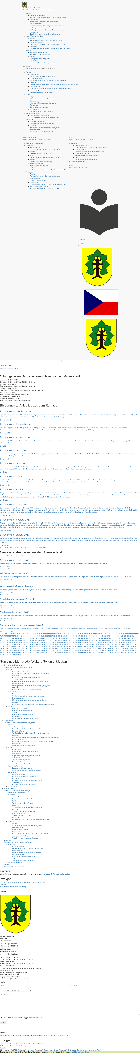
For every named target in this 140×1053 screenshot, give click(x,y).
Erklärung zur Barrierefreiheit (77, 1050)
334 (41, 646)
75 (7, 636)
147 (56, 638)
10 (13, 547)
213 (107, 640)
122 (122, 636)
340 (58, 646)
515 (10, 654)
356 (104, 646)
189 (38, 640)
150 (64, 638)
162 (99, 638)
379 (33, 648)
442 (76, 650)
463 (136, 650)
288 (47, 644)
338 (53, 646)
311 (113, 644)
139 (33, 638)
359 (113, 646)
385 (50, 648)
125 (130, 636)
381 (38, 648)
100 (58, 636)
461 (130, 650)
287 (44, 644)
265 (119, 642)
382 (41, 648)
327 (21, 646)
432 (47, 650)
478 (41, 652)
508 (127, 652)
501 (107, 652)
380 (35, 648)
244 (58, 642)
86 (29, 636)
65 (126, 634)
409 (119, 648)
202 (76, 640)
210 (99, 640)
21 (35, 547)
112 (93, 636)
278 (18, 644)
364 (127, 646)
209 (96, 640)
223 (136, 640)
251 (78, 642)
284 (35, 644)
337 (50, 646)
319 (136, 644)
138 (30, 638)
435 (56, 650)
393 (73, 648)
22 (38, 547)
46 (87, 634)
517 (15, 654)
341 (61, 646)
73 (3, 636)
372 (12, 648)
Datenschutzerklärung (18, 1018)
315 (124, 644)
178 (7, 640)
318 (133, 644)
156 (81, 638)
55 (105, 634)
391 (67, 648)
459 (124, 650)
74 (5, 636)
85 (27, 636)
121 (119, 636)
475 (33, 652)
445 (84, 650)
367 (136, 646)
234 (30, 642)
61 (117, 634)
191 (44, 640)
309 (107, 644)
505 (119, 652)
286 (41, 644)
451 (101, 650)
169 (119, 638)
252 (81, 642)
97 (52, 636)
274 (7, 644)
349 (84, 646)
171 (124, 638)
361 (119, 646)
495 (90, 652)
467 (10, 652)
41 (76, 634)
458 (122, 650)
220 (127, 640)
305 (96, 644)
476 (35, 652)
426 (30, 650)
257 (96, 642)
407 (113, 648)
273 (4, 644)
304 (93, 644)
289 (50, 644)
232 (24, 642)
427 (33, 650)
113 (96, 636)
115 (101, 636)
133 (15, 638)
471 (21, 652)
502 (110, 652)
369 (4, 648)
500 (104, 652)
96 (50, 636)
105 (73, 636)
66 (128, 634)
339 (56, 646)
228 (12, 642)
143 (44, 638)
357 (107, 646)
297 (73, 644)
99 (56, 636)
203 (78, 640)
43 (81, 634)
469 (15, 652)
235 (33, 642)
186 (30, 640)
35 (64, 634)
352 (93, 646)
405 (107, 648)
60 (115, 634)
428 (35, 650)
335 (44, 646)
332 (35, 646)
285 (38, 644)
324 (12, 646)
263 (113, 642)
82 (21, 636)
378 (30, 648)
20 (33, 634)
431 (44, 650)
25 (44, 547)
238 (41, 642)
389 (61, 648)
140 (35, 638)
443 (78, 650)
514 (7, 654)
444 (81, 650)
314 (122, 644)
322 (7, 646)
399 (90, 648)
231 (21, 642)
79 (15, 636)
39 (72, 634)
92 (42, 636)
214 (110, 640)
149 (61, 638)
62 (120, 634)
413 (130, 648)
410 (122, 648)
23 (40, 547)
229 (15, 642)
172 (127, 638)
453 (107, 650)
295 (67, 644)
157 (84, 638)
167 (113, 638)
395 (78, 648)
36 (66, 634)
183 (21, 640)
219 (124, 640)
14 (21, 547)
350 (87, 646)
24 (42, 547)
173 (130, 638)
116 (104, 636)
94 (46, 636)
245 (61, 642)
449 (96, 650)
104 (70, 636)
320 (1, 646)
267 (124, 642)
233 (27, 642)
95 (48, 636)
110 (87, 636)
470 (18, 652)
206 (87, 640)
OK (74, 1052)
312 (116, 644)
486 (64, 652)
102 (64, 636)
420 (12, 650)
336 (47, 646)
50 (95, 634)
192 (47, 640)
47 (89, 634)
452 (104, 650)
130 (7, 638)
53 (101, 634)
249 (73, 642)
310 (110, 644)
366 (133, 646)
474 (30, 652)
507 (124, 652)
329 (27, 646)
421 (15, 650)
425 (27, 650)
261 (107, 642)
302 (87, 644)
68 (132, 634)
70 (136, 634)
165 (107, 638)
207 (90, 640)
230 (18, 642)
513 (4, 654)
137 (27, 638)
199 (67, 640)
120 (116, 636)
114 (99, 636)
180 (12, 640)
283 (33, 644)
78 (13, 636)
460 (127, 650)
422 (18, 650)
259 (101, 642)
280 (24, 644)
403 (101, 648)
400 (93, 648)
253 (84, 642)
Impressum (30, 1050)
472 (24, 652)
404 (104, 648)
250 (76, 642)
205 (84, 640)
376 (24, 648)
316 (127, 644)
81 (19, 636)
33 (60, 634)
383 (44, 648)
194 (53, 640)
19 (31, 547)
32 (58, 634)
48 (91, 634)
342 (64, 646)
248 (70, 642)
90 (38, 636)
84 (25, 636)
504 (116, 652)
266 (122, 642)
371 (10, 648)
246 (64, 642)
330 (30, 646)
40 (74, 634)
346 (76, 646)
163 (101, 638)
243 (56, 642)
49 (93, 634)
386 (53, 648)
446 (87, 650)
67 (130, 634)
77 (11, 636)
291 (56, 644)
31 (56, 634)
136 (24, 638)
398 (87, 648)
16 (25, 547)
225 (4, 642)
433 (50, 650)
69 (134, 634)
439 (67, 650)
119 (113, 636)
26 (46, 634)
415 (136, 648)
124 (127, 636)
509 (130, 652)
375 (21, 648)
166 (110, 638)
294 (64, 644)
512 (1, 654)
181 (15, 640)
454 (110, 650)
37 (68, 634)
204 (81, 640)
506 (122, 652)
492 (81, 652)
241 (50, 642)
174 (133, 638)
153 (73, 638)
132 (12, 638)
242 (53, 642)
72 (1, 636)
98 (54, 636)
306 (99, 644)
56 (107, 634)
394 (76, 648)
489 (73, 652)
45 (85, 634)
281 (27, 644)
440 (70, 650)
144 (47, 638)
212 (104, 640)
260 (104, 642)
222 (133, 640)
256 (93, 642)
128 (1, 638)
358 (110, 646)
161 (96, 638)
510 (133, 652)
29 (52, 634)
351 (90, 646)
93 (44, 636)
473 (27, 652)
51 (97, 634)
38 (70, 634)
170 (122, 638)
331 (33, 646)
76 (9, 636)
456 (116, 650)
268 (127, 642)
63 (122, 634)
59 (113, 634)
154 (76, 638)
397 (84, 648)
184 (24, 640)
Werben (98, 1050)
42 (79, 634)
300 (81, 644)
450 (99, 650)
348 (81, 646)
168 (116, 638)
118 (110, 636)
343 (67, 646)
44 (83, 634)
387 (56, 648)
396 (81, 648)
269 (130, 642)
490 (76, 652)
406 (110, 648)
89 (35, 636)
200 (70, 640)
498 (99, 652)
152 (70, 638)
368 (1, 648)
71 (138, 634)
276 (12, 644)
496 (93, 652)
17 (27, 547)
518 (18, 654)
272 (1, 644)
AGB (15, 1050)
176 (1, 640)
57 (109, 634)
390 (64, 648)
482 (53, 652)
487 (67, 652)
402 (99, 648)
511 (136, 652)
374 (18, 648)
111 (90, 636)
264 (116, 642)
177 (4, 640)
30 (54, 634)
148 (58, 638)
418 (7, 650)
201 (73, 640)
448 (93, 650)
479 (44, 652)
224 (1, 642)
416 (1, 650)
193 (50, 640)
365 (130, 646)
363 (124, 646)
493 (84, 652)
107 (78, 636)
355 (101, 646)
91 (40, 636)
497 (96, 652)
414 (133, 648)
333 (38, 646)
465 (4, 652)
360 (116, 646)
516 (12, 654)
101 (61, 636)
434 (53, 650)
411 (124, 648)
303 (90, 644)
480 (47, 652)
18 (29, 547)
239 (44, 642)
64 (124, 634)
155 (78, 638)
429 (38, 650)
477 (38, 652)
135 (21, 638)
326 (18, 646)
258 (99, 642)
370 (7, 648)
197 (61, 640)
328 (24, 646)
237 (38, 642)
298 (76, 644)
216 (116, 640)
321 (4, 646)
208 (93, 640)
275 (10, 644)
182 (18, 640)
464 (1, 652)
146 (53, 638)
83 (23, 636)
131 (10, 638)
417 (4, 650)
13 (19, 547)
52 (99, 634)
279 (21, 644)
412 (127, 648)
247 (67, 642)
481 (50, 652)
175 (136, 638)
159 (90, 638)
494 (87, 652)
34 (62, 634)
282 (30, 644)
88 (33, 636)
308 (104, 644)
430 (41, 650)
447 (90, 650)
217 (119, 640)
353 (96, 646)
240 (47, 642)
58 (111, 634)
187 (33, 640)
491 (78, 652)
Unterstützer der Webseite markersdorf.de (56, 874)
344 (70, 646)
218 (122, 640)
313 (119, 644)
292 (58, 644)
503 (113, 652)
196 (58, 640)
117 (107, 636)
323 (10, 646)
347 (78, 646)
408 (116, 648)
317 (130, 644)
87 (31, 636)
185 (27, 640)
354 (99, 646)
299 (78, 644)
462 (133, 650)
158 (87, 638)
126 (133, 636)
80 (17, 636)
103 (67, 636)
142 (41, 638)
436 (58, 650)
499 (101, 652)
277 (15, 644)
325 (15, 646)
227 (10, 642)
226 (7, 642)
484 (58, 652)
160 (93, 638)
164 (104, 638)
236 (35, 642)
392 (70, 648)
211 (101, 640)
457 (119, 650)
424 (24, 650)
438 (64, 650)
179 (10, 640)
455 (113, 650)
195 (56, 640)
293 (61, 644)
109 (84, 636)
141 (38, 638)
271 (136, 642)
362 (122, 646)
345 (73, 646)
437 (61, 650)
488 (70, 652)
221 (130, 640)
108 (81, 636)
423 (21, 650)
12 (17, 547)
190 (41, 640)
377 (27, 648)
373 (15, 648)
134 (18, 638)
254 (87, 642)
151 (67, 638)
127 (136, 636)
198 (64, 640)
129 (4, 638)
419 (10, 650)
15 (23, 547)
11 (15, 547)
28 (50, 634)
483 (56, 652)
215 (113, 640)
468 (12, 652)
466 (7, 652)
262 (110, 642)
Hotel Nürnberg (21, 887)
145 (50, 638)
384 (47, 648)
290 (53, 644)
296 (70, 644)
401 (96, 648)
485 (61, 652)
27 (48, 634)
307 (101, 644)
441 (73, 650)
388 (58, 648)
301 (84, 644)
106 (76, 636)
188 (35, 640)
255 (90, 642)
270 (133, 642)
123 (124, 636)
